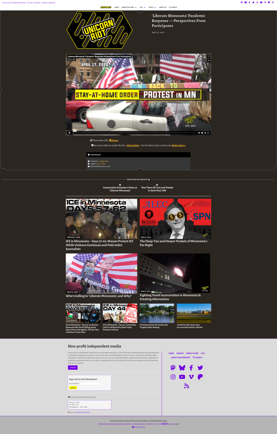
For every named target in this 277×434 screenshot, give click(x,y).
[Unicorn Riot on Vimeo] (265, 2)
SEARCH (174, 7)
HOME (116, 7)
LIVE (141, 7)
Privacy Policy (139, 427)
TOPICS (151, 7)
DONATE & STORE (128, 7)
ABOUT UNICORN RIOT (180, 358)
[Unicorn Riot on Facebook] (249, 2)
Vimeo (114, 140)
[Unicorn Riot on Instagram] (257, 2)
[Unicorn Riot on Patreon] (269, 2)
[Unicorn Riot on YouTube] (261, 2)
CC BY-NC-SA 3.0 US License (160, 424)
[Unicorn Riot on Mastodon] (242, 2)
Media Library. (179, 145)
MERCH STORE (192, 353)
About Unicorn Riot (83, 412)
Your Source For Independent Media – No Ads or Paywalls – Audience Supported (28, 3)
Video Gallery (133, 145)
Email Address (74, 383)
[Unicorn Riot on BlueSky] (246, 2)
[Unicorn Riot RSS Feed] (273, 2)
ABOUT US (162, 7)
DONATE (73, 367)
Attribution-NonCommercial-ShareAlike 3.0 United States (121, 424)
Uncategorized (103, 161)
